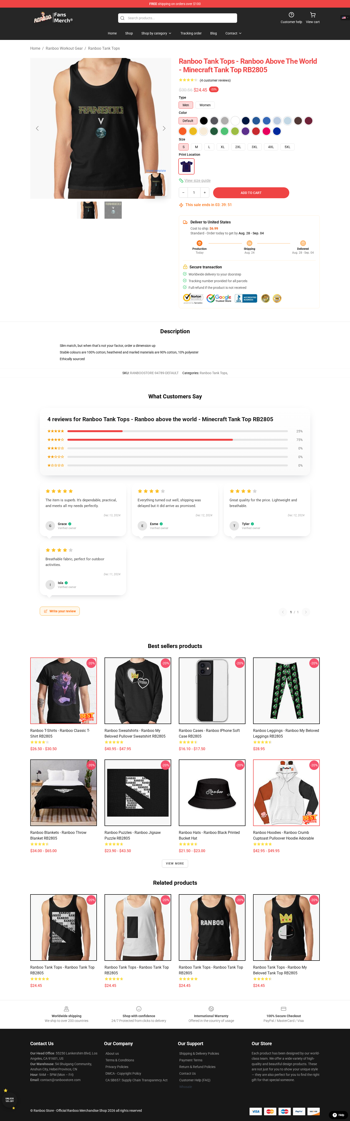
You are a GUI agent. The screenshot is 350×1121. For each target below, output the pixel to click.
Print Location (189, 154)
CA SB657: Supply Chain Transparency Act (136, 1080)
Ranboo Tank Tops (104, 48)
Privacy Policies (116, 1067)
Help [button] (341, 1115)
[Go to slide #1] (88, 210)
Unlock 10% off (9, 1099)
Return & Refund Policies (197, 1067)
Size (182, 139)
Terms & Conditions (119, 1060)
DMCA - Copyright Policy (123, 1073)
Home (35, 48)
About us (112, 1053)
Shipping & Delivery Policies (199, 1053)
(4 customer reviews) (215, 80)
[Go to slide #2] (113, 210)
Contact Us (187, 1073)
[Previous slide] (38, 128)
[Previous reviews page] (283, 612)
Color (183, 113)
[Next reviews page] (306, 612)
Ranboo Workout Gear (64, 48)
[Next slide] (164, 128)
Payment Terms (190, 1060)
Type (182, 97)
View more (175, 863)
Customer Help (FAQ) (194, 1080)
